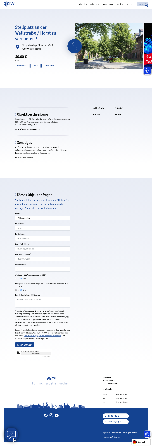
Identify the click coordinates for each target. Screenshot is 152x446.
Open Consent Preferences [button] (111, 437)
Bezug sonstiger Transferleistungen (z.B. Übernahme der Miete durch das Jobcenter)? (42, 284)
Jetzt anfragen (25, 344)
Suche (141, 4)
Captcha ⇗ (47, 356)
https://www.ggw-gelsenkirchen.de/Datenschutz (42, 336)
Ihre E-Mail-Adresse (22, 244)
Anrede (17, 213)
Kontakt (130, 4)
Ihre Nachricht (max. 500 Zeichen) (27, 295)
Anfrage (35, 66)
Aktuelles (83, 4)
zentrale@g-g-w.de (116, 421)
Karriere (120, 4)
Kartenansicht (48, 66)
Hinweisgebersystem (130, 433)
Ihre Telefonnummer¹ (23, 254)
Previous (73, 44)
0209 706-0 (113, 415)
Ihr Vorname (19, 224)
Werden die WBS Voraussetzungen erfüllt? (30, 275)
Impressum (106, 433)
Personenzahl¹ (20, 265)
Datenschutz (116, 433)
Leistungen (94, 4)
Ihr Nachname (20, 234)
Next (76, 48)
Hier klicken (36, 353)
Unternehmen (108, 4)
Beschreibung (22, 66)
